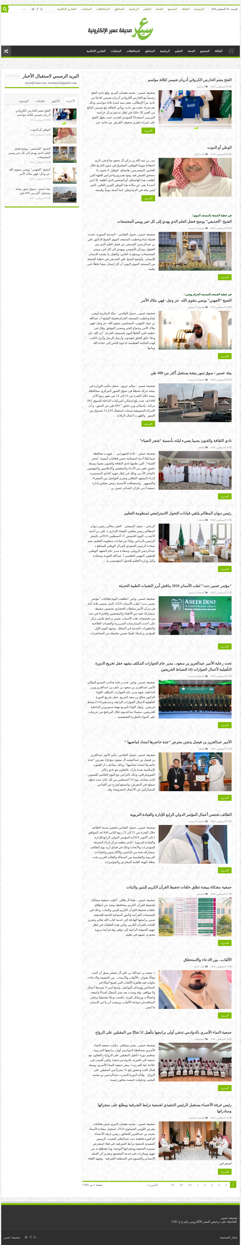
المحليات (86, 9)
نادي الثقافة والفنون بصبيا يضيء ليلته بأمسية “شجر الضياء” (186, 441)
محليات (201, 520)
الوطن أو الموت (219, 147)
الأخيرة (70, 101)
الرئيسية (199, 9)
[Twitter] (33, 9)
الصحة (159, 9)
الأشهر (56, 101)
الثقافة (185, 9)
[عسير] (120, 28)
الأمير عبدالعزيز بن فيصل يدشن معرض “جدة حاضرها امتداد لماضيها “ (178, 742)
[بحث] (4, 8)
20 (181, 1185)
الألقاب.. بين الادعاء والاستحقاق (208, 960)
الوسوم (24, 101)
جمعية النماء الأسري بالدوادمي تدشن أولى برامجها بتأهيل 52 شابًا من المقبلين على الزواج (163, 1032)
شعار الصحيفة (228, 1237)
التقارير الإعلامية (66, 9)
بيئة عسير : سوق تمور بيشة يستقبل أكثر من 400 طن (191, 373)
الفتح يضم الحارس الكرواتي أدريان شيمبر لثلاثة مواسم (190, 80)
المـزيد (148, 130)
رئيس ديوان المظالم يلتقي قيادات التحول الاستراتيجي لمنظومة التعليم (178, 513)
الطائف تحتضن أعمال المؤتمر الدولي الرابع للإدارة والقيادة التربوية (181, 815)
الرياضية (134, 9)
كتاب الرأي (199, 154)
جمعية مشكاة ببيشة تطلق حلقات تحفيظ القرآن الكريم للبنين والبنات (179, 887)
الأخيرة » (152, 1185)
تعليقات (40, 101)
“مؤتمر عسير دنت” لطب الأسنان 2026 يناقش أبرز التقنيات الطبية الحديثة (175, 586)
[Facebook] (37, 9)
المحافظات (103, 9)
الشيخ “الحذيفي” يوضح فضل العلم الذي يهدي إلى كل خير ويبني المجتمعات (29, 153)
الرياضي (201, 86)
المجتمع (172, 9)
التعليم (147, 9)
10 (190, 1185)
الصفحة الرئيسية (197, 228)
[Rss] (41, 9)
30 (172, 1185)
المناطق (119, 9)
